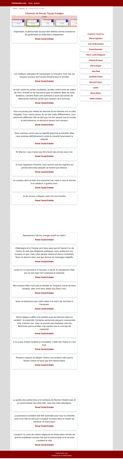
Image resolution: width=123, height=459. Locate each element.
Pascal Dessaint (95, 49)
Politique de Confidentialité (61, 455)
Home (30, 3)
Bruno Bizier (96, 93)
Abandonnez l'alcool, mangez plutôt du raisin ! (44, 235)
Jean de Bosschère (96, 44)
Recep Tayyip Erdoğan (44, 39)
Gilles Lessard (96, 99)
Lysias (95, 88)
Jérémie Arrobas (96, 60)
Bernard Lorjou (96, 82)
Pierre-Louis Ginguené (95, 55)
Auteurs (37, 3)
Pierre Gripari (95, 66)
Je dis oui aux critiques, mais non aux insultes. (44, 196)
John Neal (96, 71)
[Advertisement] (44, 57)
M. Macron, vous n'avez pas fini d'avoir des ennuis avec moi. (44, 152)
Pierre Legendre (95, 38)
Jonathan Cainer (96, 77)
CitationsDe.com (19, 3)
